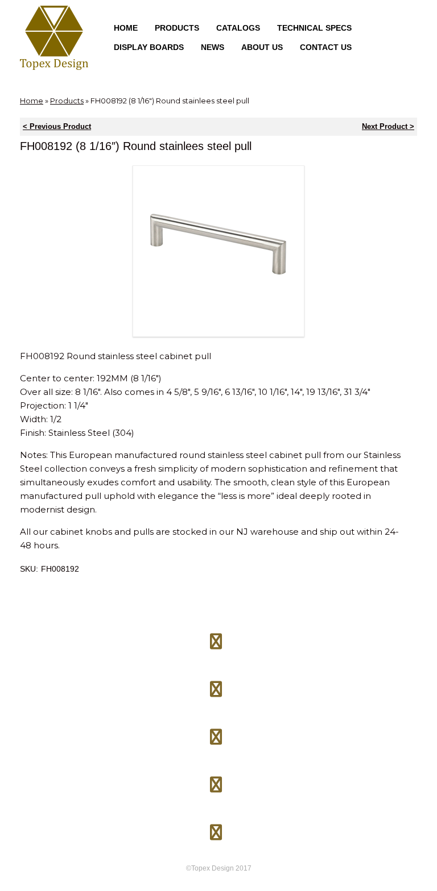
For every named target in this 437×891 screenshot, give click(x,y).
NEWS (212, 47)
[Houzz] (216, 780)
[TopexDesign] (54, 38)
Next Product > (388, 126)
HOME (126, 27)
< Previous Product (57, 126)
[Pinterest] (216, 732)
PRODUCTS (177, 27)
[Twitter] (216, 685)
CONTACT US (326, 47)
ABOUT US (262, 47)
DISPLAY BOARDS (149, 47)
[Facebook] (216, 637)
